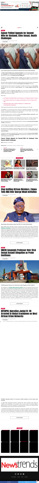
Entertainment (13, 476)
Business (26, 476)
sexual (22, 145)
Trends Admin (5, 41)
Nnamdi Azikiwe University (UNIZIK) (16, 287)
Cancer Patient (10, 145)
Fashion (18, 476)
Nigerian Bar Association (5, 227)
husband (18, 145)
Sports (22, 476)
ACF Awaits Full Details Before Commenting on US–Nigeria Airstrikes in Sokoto (21, 98)
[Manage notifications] (36, 481)
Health (15, 145)
